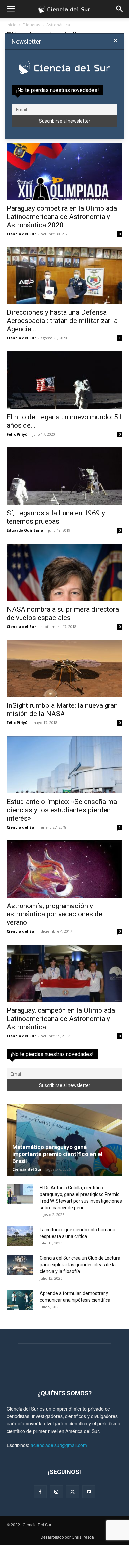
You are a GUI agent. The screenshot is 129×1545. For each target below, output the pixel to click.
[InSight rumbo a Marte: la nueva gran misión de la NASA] (64, 668)
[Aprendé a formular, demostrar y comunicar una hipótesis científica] (20, 1300)
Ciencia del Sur (21, 233)
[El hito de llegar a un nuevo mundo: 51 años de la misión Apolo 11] (64, 380)
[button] (10, 9)
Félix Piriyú (17, 434)
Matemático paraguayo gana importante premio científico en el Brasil (57, 1154)
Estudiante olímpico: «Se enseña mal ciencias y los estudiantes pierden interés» (63, 810)
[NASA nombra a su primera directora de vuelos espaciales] (64, 572)
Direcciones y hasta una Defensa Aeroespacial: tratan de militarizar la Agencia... (62, 320)
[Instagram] (56, 1491)
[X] (72, 1491)
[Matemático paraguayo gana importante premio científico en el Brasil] (64, 1140)
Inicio (12, 25)
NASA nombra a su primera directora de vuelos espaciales (63, 613)
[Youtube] (88, 1491)
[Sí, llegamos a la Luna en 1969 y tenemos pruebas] (64, 476)
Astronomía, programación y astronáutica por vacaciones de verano (54, 914)
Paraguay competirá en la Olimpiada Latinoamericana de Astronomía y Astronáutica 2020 (62, 216)
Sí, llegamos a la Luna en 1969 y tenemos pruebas (56, 517)
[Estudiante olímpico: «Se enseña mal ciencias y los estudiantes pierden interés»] (64, 764)
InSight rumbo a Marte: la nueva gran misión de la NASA (62, 710)
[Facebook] (40, 1491)
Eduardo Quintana (25, 530)
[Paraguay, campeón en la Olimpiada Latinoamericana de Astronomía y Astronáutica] (64, 973)
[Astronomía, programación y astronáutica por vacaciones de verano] (64, 869)
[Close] (115, 40)
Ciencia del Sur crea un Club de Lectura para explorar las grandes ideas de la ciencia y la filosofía (80, 1264)
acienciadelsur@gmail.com (59, 1445)
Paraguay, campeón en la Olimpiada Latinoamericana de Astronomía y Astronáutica (61, 1018)
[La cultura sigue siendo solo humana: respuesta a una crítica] (20, 1236)
